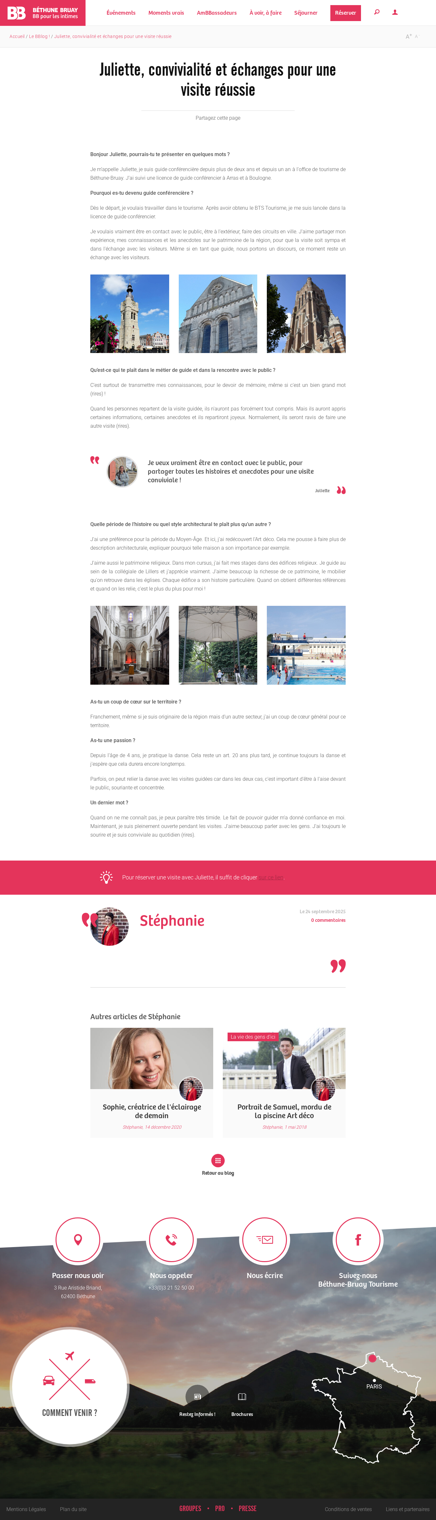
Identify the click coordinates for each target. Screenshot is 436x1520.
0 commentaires (328, 920)
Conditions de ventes (348, 1509)
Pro (220, 1509)
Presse (248, 1509)
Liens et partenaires (408, 1509)
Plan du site (73, 1509)
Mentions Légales (26, 1509)
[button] (166, 13)
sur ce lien (271, 877)
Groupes (190, 1509)
